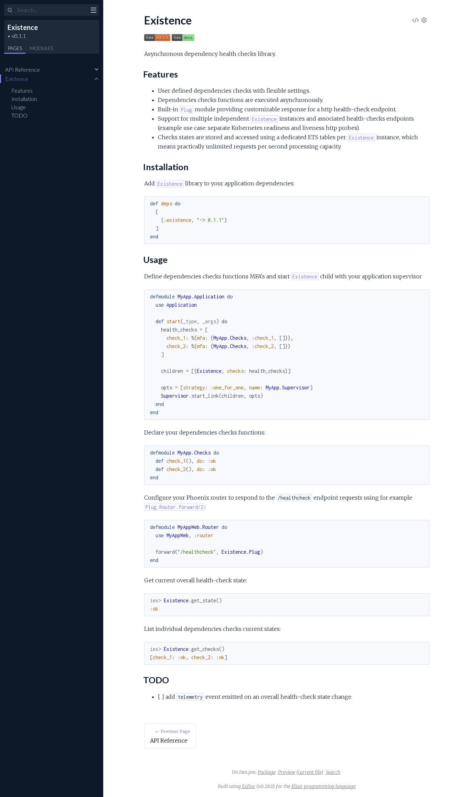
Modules (41, 48)
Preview (286, 772)
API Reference (22, 69)
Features (22, 90)
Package (267, 772)
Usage (18, 107)
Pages (15, 48)
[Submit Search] (10, 10)
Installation (24, 98)
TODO (19, 115)
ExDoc (248, 786)
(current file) (309, 772)
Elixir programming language (323, 786)
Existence (23, 27)
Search (333, 772)
